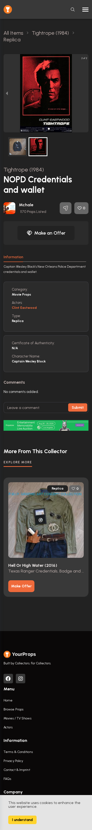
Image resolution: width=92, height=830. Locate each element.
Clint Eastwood (24, 308)
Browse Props (13, 709)
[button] (43, 129)
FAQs (7, 779)
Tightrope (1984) (24, 169)
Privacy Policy (13, 761)
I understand (22, 820)
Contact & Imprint (17, 770)
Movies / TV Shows (17, 718)
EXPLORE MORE (18, 462)
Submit (78, 407)
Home (8, 700)
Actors (8, 727)
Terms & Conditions (18, 752)
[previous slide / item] (7, 93)
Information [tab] (13, 257)
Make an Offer (49, 233)
